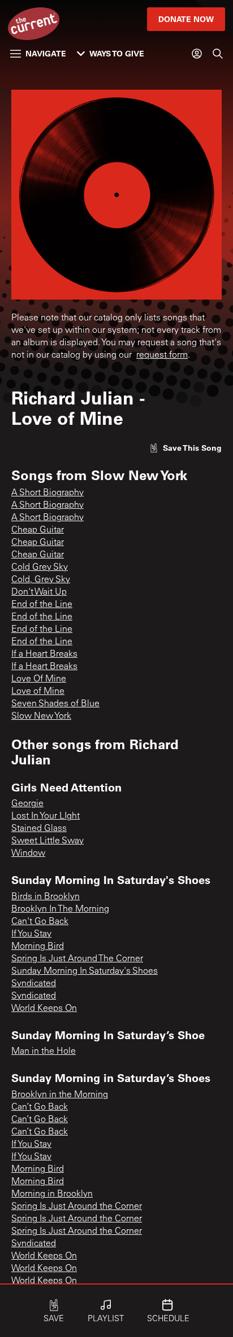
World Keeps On (44, 1008)
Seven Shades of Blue (55, 704)
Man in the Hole (43, 1051)
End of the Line (41, 604)
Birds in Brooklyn (45, 896)
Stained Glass (39, 828)
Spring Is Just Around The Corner (77, 959)
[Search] (217, 54)
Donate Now (186, 19)
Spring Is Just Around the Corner (76, 1206)
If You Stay (31, 934)
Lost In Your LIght (45, 816)
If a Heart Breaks (44, 654)
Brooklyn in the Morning (59, 1094)
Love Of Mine (38, 679)
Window (28, 853)
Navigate (45, 53)
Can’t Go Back (39, 1107)
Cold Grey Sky (39, 567)
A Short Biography (47, 493)
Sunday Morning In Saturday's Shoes (84, 971)
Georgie (27, 803)
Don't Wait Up (39, 592)
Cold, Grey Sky (40, 579)
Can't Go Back (39, 921)
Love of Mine (37, 691)
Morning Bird (37, 946)
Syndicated (33, 983)
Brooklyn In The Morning (60, 909)
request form (162, 355)
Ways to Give (116, 53)
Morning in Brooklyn (52, 1194)
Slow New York (41, 716)
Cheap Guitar (37, 530)
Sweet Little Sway (47, 841)
